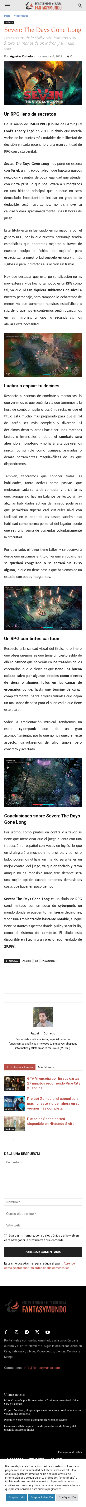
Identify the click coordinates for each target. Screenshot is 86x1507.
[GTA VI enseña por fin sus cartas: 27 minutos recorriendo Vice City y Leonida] (14, 1083)
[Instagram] (16, 1332)
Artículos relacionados (20, 1067)
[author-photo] (43, 1027)
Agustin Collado (21, 56)
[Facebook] (8, 985)
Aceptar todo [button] (17, 1497)
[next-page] (13, 1139)
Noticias (9, 1088)
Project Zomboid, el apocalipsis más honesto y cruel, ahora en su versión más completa (53, 1103)
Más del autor (46, 1067)
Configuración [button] (67, 1497)
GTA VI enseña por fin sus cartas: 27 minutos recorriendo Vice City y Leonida (53, 1083)
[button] (7, 5)
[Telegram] (47, 985)
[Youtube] (47, 1332)
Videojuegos (21, 15)
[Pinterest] (27, 985)
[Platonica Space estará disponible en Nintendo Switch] (14, 1123)
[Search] (80, 5)
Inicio (7, 15)
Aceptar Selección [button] (42, 1497)
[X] (18, 985)
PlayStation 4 (49, 960)
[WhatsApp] (37, 985)
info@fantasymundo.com (42, 1368)
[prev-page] (6, 1139)
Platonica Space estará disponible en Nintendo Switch (35, 1419)
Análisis (9, 22)
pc (36, 960)
